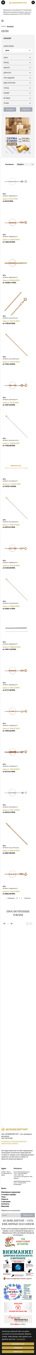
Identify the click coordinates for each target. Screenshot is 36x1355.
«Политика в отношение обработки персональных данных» (14, 1142)
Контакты (5, 1204)
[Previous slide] (27, 923)
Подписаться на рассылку (10, 1210)
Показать (10, 109)
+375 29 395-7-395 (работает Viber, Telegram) (23, 1177)
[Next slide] (30, 923)
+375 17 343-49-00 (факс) (20, 1173)
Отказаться (18, 1348)
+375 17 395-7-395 (19, 1175)
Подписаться (27, 1215)
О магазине (5, 1202)
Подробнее (20, 1339)
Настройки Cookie (18, 1344)
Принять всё (18, 1351)
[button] (3, 2)
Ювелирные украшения (10, 1192)
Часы (3, 1197)
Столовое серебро (8, 1195)
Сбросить (26, 109)
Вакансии (5, 1206)
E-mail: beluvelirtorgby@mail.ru (22, 1172)
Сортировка (9, 164)
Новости (4, 1199)
